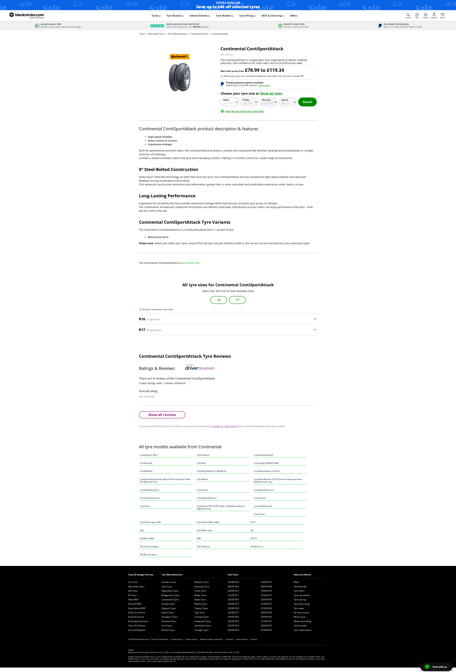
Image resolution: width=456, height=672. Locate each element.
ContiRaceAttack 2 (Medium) (211, 471)
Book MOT (133, 599)
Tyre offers (299, 590)
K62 (142, 530)
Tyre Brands (174, 15)
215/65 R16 (266, 608)
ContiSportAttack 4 (149, 497)
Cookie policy (176, 639)
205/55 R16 (233, 586)
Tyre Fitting (246, 15)
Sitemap (229, 639)
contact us (217, 426)
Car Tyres (133, 582)
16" (219, 300)
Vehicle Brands (199, 15)
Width (226, 99)
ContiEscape (146, 463)
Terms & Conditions (159, 639)
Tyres (155, 15)
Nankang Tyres (202, 586)
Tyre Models (223, 15)
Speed (284, 99)
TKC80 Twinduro (148, 554)
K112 (252, 522)
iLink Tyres (167, 625)
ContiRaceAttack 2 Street (267, 471)
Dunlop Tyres (168, 603)
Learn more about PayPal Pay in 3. (161, 661)
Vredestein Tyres (203, 621)
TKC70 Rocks (203, 546)
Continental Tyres (199, 33)
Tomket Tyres (201, 608)
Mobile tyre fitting (302, 621)
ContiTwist (259, 514)
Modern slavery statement (211, 639)
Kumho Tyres (168, 630)
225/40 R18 (233, 582)
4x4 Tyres (133, 590)
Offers (293, 15)
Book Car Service (136, 612)
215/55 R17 (233, 595)
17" (237, 300)
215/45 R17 (266, 595)
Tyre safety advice (303, 630)
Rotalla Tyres (201, 603)
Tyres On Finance (136, 625)
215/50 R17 (266, 621)
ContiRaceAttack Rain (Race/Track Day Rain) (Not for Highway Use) (165, 480)
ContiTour (145, 506)
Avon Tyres (167, 586)
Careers (254, 639)
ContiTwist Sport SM (150, 522)
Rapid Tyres (200, 599)
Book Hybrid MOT (137, 608)
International (241, 639)
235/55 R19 (233, 625)
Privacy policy (191, 639)
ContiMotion (146, 471)
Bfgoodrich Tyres (170, 590)
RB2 (199, 538)
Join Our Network (136, 630)
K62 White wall (204, 530)
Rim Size (266, 99)
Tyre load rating (301, 603)
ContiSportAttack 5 (206, 497)
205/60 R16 (266, 616)
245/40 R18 (233, 630)
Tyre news (299, 608)
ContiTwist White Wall (208, 522)
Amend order (300, 586)
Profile (246, 99)
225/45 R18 (233, 608)
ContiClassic (203, 454)
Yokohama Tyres (203, 625)
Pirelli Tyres (200, 590)
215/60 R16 (266, 630)
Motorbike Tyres (156, 33)
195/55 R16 (233, 616)
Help (417, 18)
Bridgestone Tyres (171, 595)
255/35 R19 (233, 599)
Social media (300, 625)
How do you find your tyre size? (244, 111)
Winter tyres (300, 616)
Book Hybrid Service (138, 621)
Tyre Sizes (233, 574)
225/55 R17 (266, 582)
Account (434, 18)
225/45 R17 (233, 590)
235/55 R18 (266, 586)
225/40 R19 (266, 599)
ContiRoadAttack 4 (149, 489)
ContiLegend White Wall (266, 463)
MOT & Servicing (271, 15)
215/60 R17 (266, 603)
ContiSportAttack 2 (263, 489)
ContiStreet (260, 497)
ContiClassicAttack (263, 454)
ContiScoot (202, 489)
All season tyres (301, 612)
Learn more (264, 85)
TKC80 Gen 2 (256, 546)
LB (251, 530)
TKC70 (253, 538)
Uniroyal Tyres (202, 616)
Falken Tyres (168, 612)
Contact (425, 18)
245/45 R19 (266, 612)
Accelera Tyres (169, 582)
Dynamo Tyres (169, 608)
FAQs (296, 582)
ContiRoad (202, 479)
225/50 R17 (233, 612)
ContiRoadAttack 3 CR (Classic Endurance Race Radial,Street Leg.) (278, 480)
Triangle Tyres (202, 630)
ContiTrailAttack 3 (263, 506)
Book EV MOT (135, 603)
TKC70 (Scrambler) (149, 546)
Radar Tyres (200, 595)
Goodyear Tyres (169, 616)
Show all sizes (271, 93)
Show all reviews (162, 414)
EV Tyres (132, 595)
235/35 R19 (233, 621)
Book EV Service (136, 616)
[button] (408, 16)
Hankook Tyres (169, 621)
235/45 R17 (266, 625)
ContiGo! (201, 463)
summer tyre (192, 263)
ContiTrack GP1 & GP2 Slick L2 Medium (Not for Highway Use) (221, 507)
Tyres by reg (300, 599)
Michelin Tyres (202, 582)
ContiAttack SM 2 (149, 454)
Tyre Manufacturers (178, 33)
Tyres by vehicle (302, 595)
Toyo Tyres (200, 612)
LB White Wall (147, 538)
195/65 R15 (266, 590)
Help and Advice (302, 574)
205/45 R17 (233, 603)
